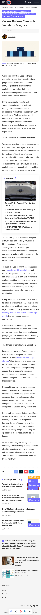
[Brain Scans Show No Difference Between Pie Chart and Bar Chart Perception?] (33, 497)
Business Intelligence (34, 477)
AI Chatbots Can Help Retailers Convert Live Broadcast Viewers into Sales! (26, 560)
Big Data (17, 576)
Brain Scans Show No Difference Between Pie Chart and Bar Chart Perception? (13, 497)
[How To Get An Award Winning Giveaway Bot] (8, 573)
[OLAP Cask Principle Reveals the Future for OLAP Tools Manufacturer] (33, 522)
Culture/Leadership (10, 11)
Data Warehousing (34, 485)
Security (6, 16)
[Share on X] (15, 611)
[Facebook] (28, 605)
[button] (4, 2)
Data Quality (25, 11)
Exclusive (29, 576)
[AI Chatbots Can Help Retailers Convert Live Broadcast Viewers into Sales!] (8, 561)
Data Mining (31, 481)
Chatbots (18, 565)
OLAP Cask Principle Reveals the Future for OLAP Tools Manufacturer (13, 522)
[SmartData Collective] (8, 2)
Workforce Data (18, 16)
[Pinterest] (34, 605)
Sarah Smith (11, 37)
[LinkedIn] (37, 605)
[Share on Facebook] (11, 611)
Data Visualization (10, 14)
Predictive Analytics (27, 14)
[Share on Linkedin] (25, 611)
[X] (30, 605)
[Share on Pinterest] (20, 611)
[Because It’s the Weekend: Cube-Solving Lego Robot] (20, 191)
